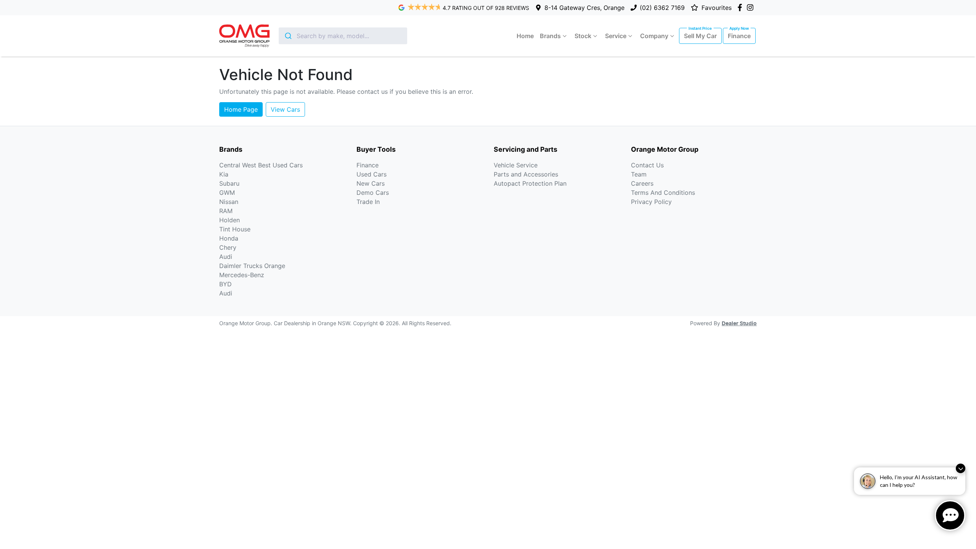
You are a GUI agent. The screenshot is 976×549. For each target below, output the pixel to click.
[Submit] (288, 35)
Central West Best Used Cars (261, 165)
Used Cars (371, 174)
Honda (228, 238)
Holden (229, 220)
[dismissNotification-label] (960, 468)
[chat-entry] (950, 515)
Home (525, 36)
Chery (227, 247)
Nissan (228, 201)
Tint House (234, 229)
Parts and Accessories (526, 174)
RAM (226, 211)
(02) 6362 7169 (662, 7)
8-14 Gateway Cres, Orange (584, 7)
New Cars (370, 183)
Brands (550, 36)
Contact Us (647, 165)
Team (639, 174)
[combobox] (343, 35)
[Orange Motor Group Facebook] (741, 7)
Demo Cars (372, 192)
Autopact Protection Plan (530, 183)
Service (615, 36)
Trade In (368, 201)
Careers (642, 183)
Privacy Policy (651, 201)
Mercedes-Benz (241, 275)
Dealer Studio (739, 323)
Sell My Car (700, 36)
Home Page (241, 109)
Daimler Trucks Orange (252, 266)
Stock (583, 36)
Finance (739, 36)
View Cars (285, 109)
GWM (227, 192)
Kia (223, 174)
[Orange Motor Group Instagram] (751, 7)
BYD (225, 284)
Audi (225, 256)
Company (654, 36)
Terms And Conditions (663, 192)
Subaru (229, 183)
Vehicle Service (516, 165)
